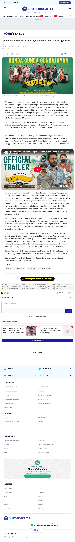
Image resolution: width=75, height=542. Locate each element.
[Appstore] (23, 525)
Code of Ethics (43, 453)
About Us (7, 418)
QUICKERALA (8, 407)
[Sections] (5, 8)
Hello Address (43, 387)
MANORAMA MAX (43, 399)
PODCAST (7, 509)
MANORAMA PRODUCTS (11, 422)
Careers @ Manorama (45, 426)
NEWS (27, 16)
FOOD (6, 501)
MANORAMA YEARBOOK (11, 399)
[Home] (4, 16)
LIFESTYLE (41, 493)
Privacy (6, 426)
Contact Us (42, 418)
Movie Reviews (14, 34)
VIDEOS (6, 505)
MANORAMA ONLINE (10, 387)
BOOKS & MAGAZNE (44, 403)
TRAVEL (40, 501)
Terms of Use (8, 430)
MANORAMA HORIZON (11, 391)
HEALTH (60, 16)
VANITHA (41, 391)
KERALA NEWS (10, 16)
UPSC (53, 16)
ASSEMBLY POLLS (36, 16)
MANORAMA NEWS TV (45, 395)
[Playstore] (10, 525)
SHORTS (40, 509)
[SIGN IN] (70, 8)
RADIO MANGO (8, 403)
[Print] (12, 54)
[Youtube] (12, 533)
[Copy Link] (17, 54)
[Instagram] (8, 533)
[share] (7, 54)
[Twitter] (15, 533)
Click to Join (37, 476)
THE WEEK (7, 395)
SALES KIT (41, 440)
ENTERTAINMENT (20, 16)
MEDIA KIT (41, 422)
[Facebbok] (5, 533)
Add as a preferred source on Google (39, 279)
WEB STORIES (42, 505)
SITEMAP (6, 449)
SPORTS (47, 16)
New (42, 16)
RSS (39, 430)
